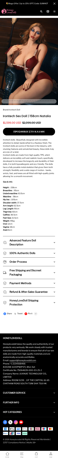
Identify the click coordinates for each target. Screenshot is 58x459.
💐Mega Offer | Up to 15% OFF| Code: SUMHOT (27, 3)
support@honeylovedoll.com (22, 360)
